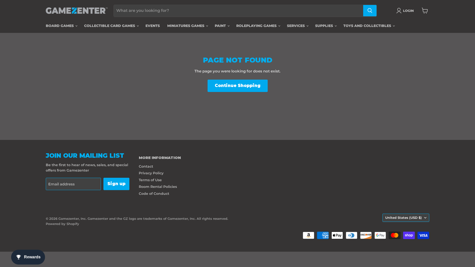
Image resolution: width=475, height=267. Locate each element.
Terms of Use (150, 180)
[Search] (370, 10)
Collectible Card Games (110, 25)
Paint (221, 25)
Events (152, 25)
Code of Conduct (154, 193)
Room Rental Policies (158, 186)
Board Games (60, 25)
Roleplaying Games (257, 25)
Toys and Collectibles (367, 25)
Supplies (324, 25)
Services (296, 25)
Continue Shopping (238, 85)
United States (403, 218)
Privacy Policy (151, 173)
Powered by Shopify (62, 224)
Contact (146, 166)
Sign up (116, 183)
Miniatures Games (186, 25)
